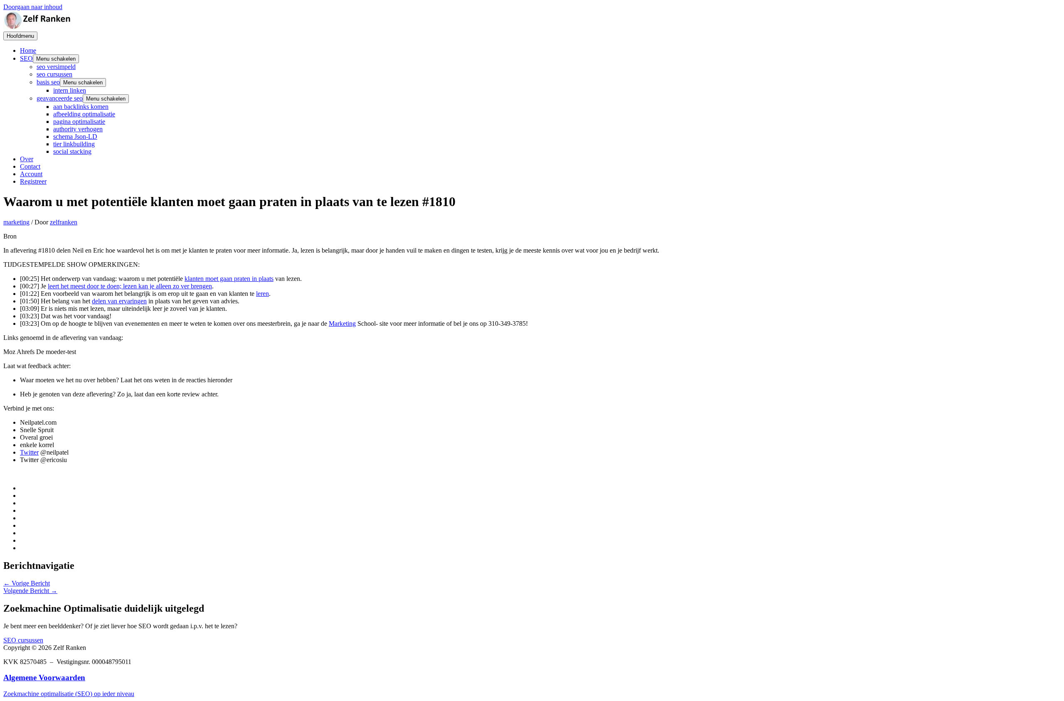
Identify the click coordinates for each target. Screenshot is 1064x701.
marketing (16, 222)
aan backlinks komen (80, 106)
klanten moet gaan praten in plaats (229, 278)
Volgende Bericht (30, 590)
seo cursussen (54, 74)
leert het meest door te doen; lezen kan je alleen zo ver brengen (130, 286)
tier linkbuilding (74, 144)
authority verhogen (78, 129)
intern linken (69, 90)
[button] (23, 640)
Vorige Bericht (26, 583)
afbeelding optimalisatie (84, 114)
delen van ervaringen (119, 301)
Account (31, 173)
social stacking (72, 151)
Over (26, 158)
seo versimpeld (56, 66)
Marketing (342, 323)
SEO (26, 58)
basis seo (48, 82)
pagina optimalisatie (79, 121)
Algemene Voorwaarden (44, 677)
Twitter (29, 452)
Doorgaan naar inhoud (32, 6)
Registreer (33, 181)
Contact (30, 166)
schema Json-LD (75, 136)
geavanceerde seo (60, 98)
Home (28, 50)
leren (262, 293)
